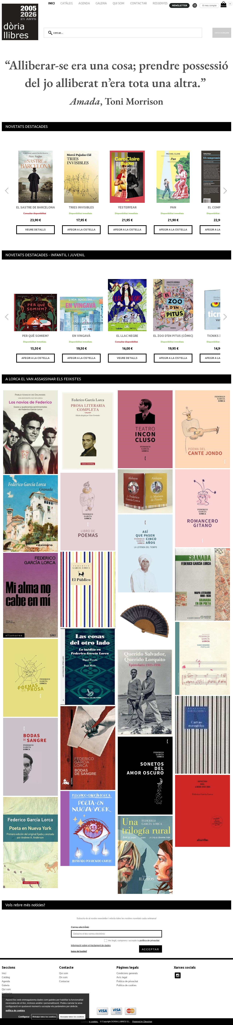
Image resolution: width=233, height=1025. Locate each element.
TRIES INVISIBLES (81, 207)
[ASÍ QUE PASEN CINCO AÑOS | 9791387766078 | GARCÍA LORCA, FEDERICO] (145, 553)
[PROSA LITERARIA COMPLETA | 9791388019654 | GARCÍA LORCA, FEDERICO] (87, 430)
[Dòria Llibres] (9, 22)
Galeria (5, 985)
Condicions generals (127, 973)
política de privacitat (149, 940)
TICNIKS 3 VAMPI (219, 335)
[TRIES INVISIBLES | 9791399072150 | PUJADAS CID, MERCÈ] (81, 169)
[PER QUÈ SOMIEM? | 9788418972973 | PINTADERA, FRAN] (35, 297)
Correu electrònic (80, 927)
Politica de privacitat (127, 981)
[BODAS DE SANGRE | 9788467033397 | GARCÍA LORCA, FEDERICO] (87, 748)
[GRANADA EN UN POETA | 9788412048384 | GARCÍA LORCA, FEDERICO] (202, 584)
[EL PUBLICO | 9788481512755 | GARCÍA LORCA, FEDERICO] (87, 589)
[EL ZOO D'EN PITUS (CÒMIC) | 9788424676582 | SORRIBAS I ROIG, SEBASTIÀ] (173, 297)
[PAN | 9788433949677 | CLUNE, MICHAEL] (173, 169)
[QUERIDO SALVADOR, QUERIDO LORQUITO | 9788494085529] (145, 692)
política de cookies (15, 1010)
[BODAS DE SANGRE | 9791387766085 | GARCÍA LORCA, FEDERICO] (30, 757)
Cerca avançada (222, 33)
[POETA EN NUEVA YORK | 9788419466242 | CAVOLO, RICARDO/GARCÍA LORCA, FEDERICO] (87, 828)
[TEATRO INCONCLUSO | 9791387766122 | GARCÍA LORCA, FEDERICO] (145, 429)
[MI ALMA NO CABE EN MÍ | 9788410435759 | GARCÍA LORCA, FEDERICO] (30, 595)
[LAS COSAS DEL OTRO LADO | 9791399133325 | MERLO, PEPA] (87, 666)
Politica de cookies (126, 985)
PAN (173, 207)
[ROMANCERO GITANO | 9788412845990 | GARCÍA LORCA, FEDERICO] (202, 508)
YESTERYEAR (127, 207)
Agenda (6, 981)
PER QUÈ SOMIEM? (35, 335)
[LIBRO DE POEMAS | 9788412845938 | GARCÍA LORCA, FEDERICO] (87, 511)
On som (63, 977)
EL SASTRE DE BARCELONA (35, 207)
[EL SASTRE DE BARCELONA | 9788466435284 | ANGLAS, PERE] (35, 169)
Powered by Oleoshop (142, 1021)
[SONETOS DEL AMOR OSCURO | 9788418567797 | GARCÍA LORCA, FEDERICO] (202, 811)
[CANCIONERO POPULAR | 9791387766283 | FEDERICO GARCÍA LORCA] (202, 658)
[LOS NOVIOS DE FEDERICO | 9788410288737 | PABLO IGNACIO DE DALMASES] (30, 432)
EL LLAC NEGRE (127, 335)
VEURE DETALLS (35, 229)
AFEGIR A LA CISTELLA (81, 229)
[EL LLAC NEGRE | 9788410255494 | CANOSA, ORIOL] (127, 297)
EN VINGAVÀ (81, 335)
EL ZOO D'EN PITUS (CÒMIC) (173, 335)
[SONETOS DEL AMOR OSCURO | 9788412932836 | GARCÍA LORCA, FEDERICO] (145, 775)
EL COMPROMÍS (219, 207)
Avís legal (121, 977)
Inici (4, 973)
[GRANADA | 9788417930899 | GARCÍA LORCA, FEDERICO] (30, 513)
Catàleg (6, 977)
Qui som (6, 989)
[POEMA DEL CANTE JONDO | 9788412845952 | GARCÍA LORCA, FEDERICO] (202, 429)
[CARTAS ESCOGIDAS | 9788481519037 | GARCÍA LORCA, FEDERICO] (202, 735)
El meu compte (209, 5)
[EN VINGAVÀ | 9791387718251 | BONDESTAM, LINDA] (81, 297)
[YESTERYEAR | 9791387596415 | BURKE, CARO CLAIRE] (127, 169)
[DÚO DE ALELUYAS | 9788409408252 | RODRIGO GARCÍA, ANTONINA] (145, 491)
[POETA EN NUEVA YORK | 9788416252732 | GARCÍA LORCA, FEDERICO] (30, 842)
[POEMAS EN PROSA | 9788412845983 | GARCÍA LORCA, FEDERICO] (30, 678)
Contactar (64, 981)
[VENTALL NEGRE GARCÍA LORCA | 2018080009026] (145, 620)
